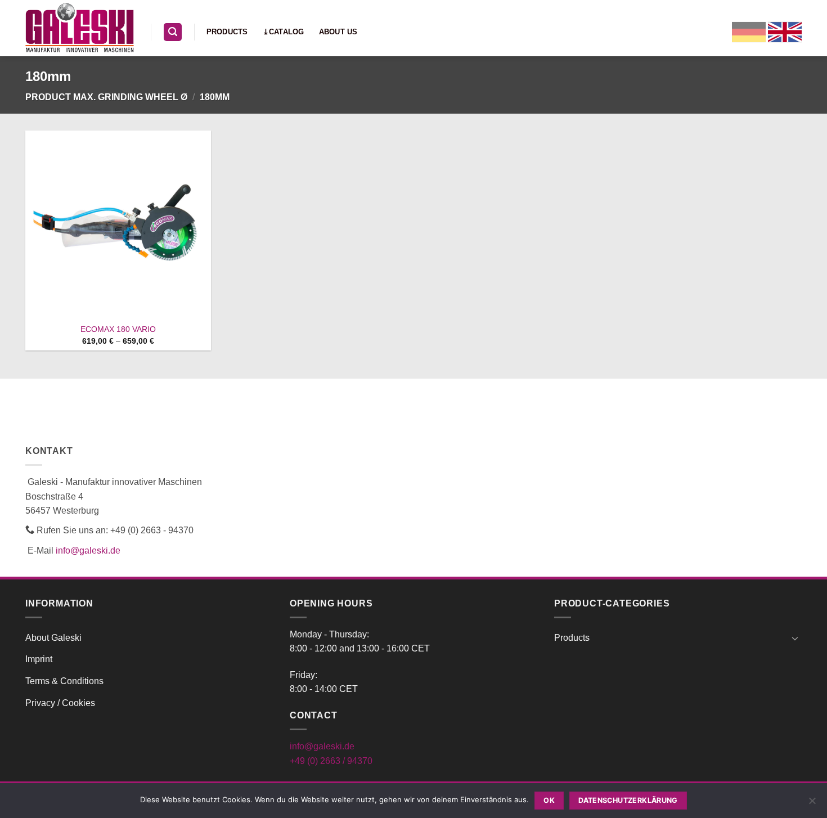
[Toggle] (795, 638)
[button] (173, 32)
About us (338, 32)
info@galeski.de (88, 550)
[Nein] (812, 804)
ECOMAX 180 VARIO (118, 329)
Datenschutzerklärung (628, 800)
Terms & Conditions (64, 681)
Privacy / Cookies (60, 703)
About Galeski (53, 637)
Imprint (38, 659)
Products (227, 32)
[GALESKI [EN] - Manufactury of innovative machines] (79, 28)
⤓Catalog (283, 32)
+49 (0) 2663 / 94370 (331, 761)
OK (549, 800)
